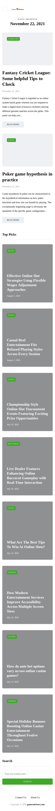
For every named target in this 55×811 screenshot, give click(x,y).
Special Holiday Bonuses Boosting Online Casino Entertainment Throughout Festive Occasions (26, 730)
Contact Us (20, 797)
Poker (11, 140)
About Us (35, 797)
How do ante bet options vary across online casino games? (26, 670)
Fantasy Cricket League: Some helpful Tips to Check (26, 78)
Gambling (13, 39)
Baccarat (13, 444)
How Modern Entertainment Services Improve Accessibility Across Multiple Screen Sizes (25, 602)
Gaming (12, 572)
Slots (11, 251)
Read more (13, 124)
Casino (12, 636)
